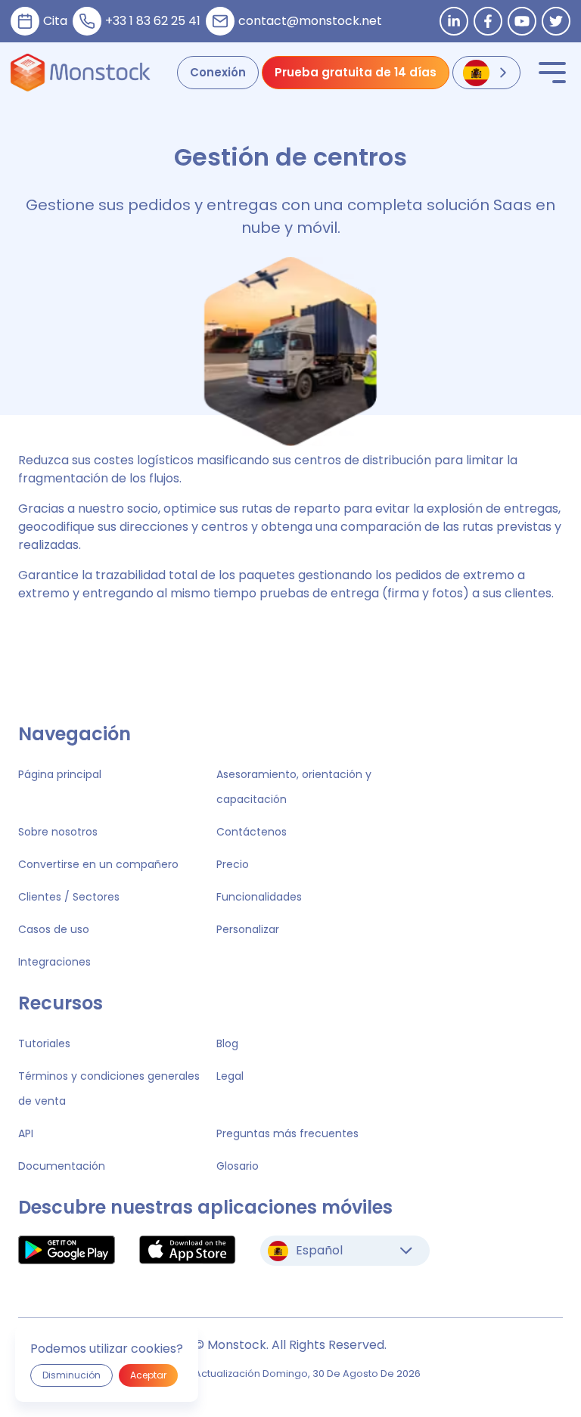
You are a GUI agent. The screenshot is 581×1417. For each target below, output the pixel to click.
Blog (227, 1043)
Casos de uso (53, 929)
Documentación (61, 1166)
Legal (230, 1076)
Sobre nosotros (58, 831)
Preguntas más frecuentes (287, 1133)
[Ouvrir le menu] (552, 72)
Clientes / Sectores (69, 896)
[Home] (81, 72)
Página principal (59, 774)
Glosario (237, 1166)
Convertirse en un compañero (98, 864)
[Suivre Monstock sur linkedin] (454, 21)
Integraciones (54, 961)
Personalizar (247, 929)
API (25, 1133)
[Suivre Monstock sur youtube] (522, 21)
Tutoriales (44, 1043)
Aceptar (148, 1375)
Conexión (218, 72)
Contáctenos (251, 831)
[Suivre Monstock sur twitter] (556, 21)
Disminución (71, 1375)
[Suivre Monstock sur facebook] (488, 21)
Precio (232, 864)
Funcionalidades (259, 896)
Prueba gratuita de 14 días (356, 72)
